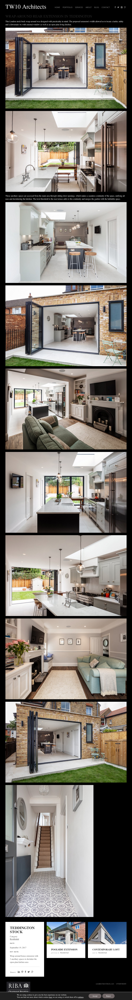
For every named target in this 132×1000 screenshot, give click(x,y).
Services (79, 7)
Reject (108, 996)
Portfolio (67, 7)
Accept (94, 996)
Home (57, 7)
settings (81, 997)
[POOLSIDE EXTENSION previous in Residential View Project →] (66, 935)
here (50, 997)
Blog (96, 7)
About (89, 7)
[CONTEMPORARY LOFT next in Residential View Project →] (107, 935)
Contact (106, 7)
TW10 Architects (25, 6)
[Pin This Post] (22, 971)
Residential (14, 939)
